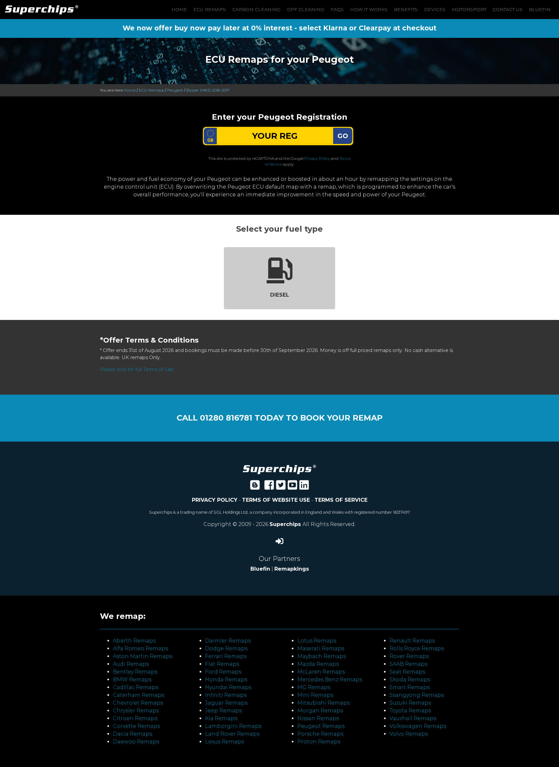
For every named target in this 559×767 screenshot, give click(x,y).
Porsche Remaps (320, 734)
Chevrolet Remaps (138, 703)
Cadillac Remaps (135, 687)
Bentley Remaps (135, 672)
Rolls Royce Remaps (416, 648)
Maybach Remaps (321, 656)
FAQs (337, 9)
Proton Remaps (318, 742)
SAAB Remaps (408, 664)
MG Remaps (313, 687)
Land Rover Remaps (232, 734)
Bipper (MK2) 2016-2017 (208, 90)
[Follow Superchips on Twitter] (280, 487)
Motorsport (469, 9)
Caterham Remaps (138, 695)
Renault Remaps (412, 641)
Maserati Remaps (320, 648)
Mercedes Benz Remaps (329, 679)
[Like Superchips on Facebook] (269, 487)
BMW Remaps (132, 679)
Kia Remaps (221, 718)
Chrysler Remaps (136, 710)
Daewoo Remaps (136, 742)
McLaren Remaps (321, 672)
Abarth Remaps (134, 641)
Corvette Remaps (136, 726)
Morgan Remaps (320, 710)
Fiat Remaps (222, 664)
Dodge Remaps (226, 648)
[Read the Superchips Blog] (254, 487)
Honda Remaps (226, 679)
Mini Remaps (315, 695)
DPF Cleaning (305, 9)
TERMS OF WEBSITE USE (276, 500)
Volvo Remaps (408, 734)
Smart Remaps (409, 687)
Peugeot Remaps (321, 726)
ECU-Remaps (151, 90)
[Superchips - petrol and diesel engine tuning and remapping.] (279, 469)
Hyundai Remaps (228, 687)
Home (179, 9)
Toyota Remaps (410, 710)
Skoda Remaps (409, 679)
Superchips (285, 524)
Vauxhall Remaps (412, 718)
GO (342, 136)
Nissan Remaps (318, 718)
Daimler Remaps (228, 641)
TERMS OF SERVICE (340, 500)
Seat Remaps (407, 672)
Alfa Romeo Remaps (140, 648)
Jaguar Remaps (226, 703)
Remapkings (291, 569)
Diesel (279, 295)
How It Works (369, 9)
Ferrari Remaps (226, 656)
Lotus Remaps (316, 641)
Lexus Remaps (224, 742)
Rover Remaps (409, 656)
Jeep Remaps (223, 710)
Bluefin (540, 9)
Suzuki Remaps (410, 703)
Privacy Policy (317, 158)
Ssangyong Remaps (416, 695)
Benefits (406, 9)
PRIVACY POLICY (214, 500)
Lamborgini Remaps (233, 726)
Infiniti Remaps (226, 695)
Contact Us (507, 9)
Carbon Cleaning (256, 9)
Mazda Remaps (318, 664)
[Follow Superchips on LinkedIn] (304, 487)
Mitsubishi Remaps (323, 703)
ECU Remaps (209, 9)
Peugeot (175, 90)
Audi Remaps (131, 664)
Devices (434, 9)
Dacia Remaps (132, 734)
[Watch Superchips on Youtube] (292, 487)
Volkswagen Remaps (417, 726)
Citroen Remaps (135, 718)
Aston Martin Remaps (142, 656)
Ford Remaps (223, 672)
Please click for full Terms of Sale (137, 369)
